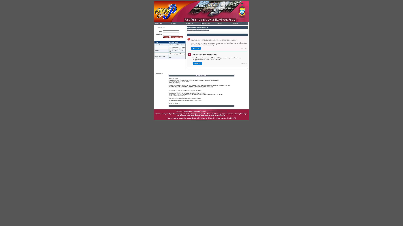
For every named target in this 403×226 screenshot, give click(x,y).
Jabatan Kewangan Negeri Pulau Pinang (217, 111)
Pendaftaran (189, 23)
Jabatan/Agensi (206, 23)
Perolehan (173, 23)
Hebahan (220, 23)
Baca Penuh (196, 48)
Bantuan (235, 23)
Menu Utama (158, 23)
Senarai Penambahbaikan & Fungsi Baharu (198, 30)
